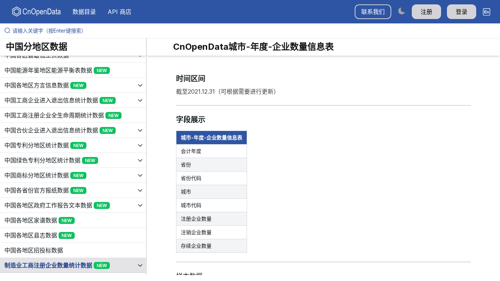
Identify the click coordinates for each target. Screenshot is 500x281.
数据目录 (84, 11)
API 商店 (119, 11)
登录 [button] (461, 11)
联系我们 (373, 11)
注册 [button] (426, 11)
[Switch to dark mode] (401, 11)
